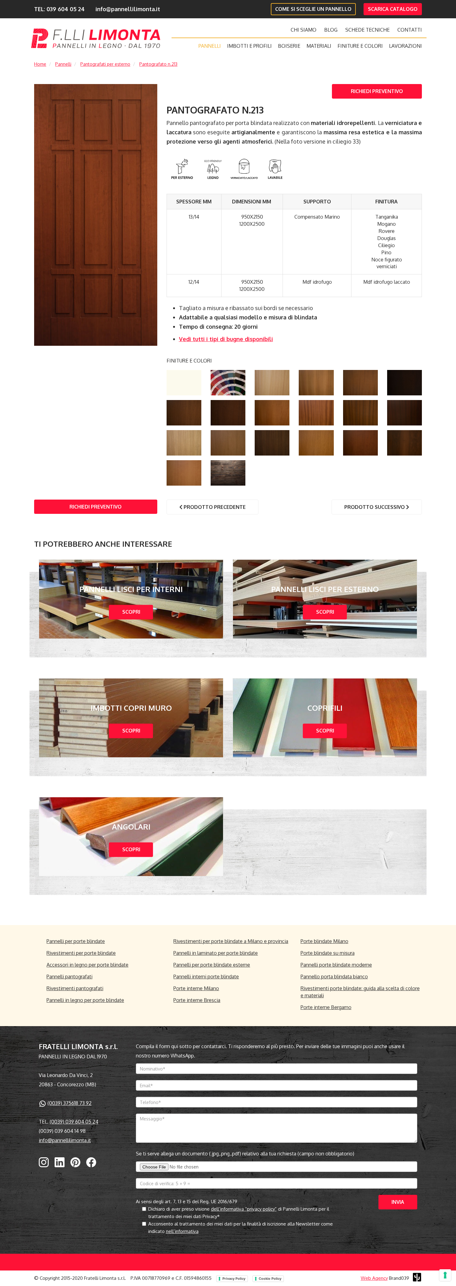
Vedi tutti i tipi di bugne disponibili (226, 339)
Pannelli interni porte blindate (206, 976)
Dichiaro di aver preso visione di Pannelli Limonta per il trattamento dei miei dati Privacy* (238, 1212)
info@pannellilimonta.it (128, 9)
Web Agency (374, 1278)
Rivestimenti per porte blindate (81, 953)
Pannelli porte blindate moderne (336, 965)
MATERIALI (318, 46)
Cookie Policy (270, 1278)
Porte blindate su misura (328, 953)
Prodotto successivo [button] (375, 507)
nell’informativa (182, 1231)
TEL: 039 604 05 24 (59, 9)
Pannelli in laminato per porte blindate (215, 953)
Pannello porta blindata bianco (334, 976)
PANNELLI (210, 46)
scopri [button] (131, 612)
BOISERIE (289, 46)
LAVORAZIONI (405, 46)
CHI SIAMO (303, 30)
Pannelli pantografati (69, 976)
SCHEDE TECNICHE (367, 30)
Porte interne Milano (196, 988)
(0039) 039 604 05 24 (74, 1122)
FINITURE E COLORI (360, 46)
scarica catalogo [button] (393, 9)
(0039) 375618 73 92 (69, 1103)
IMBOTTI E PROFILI (249, 46)
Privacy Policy (233, 1278)
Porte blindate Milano (324, 941)
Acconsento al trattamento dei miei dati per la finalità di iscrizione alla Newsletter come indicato (240, 1227)
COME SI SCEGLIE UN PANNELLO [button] (313, 9)
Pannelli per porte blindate (76, 941)
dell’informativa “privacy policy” (244, 1209)
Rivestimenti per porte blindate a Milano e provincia (230, 941)
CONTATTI (409, 30)
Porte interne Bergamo (326, 1007)
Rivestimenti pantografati (75, 988)
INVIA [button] (397, 1202)
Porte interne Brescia (196, 1000)
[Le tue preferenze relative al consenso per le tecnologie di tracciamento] (445, 1275)
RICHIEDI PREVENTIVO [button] (377, 91)
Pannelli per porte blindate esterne (211, 965)
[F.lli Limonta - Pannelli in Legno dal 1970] (95, 38)
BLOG (331, 30)
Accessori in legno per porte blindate (87, 965)
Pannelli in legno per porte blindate (85, 1000)
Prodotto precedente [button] (214, 507)
